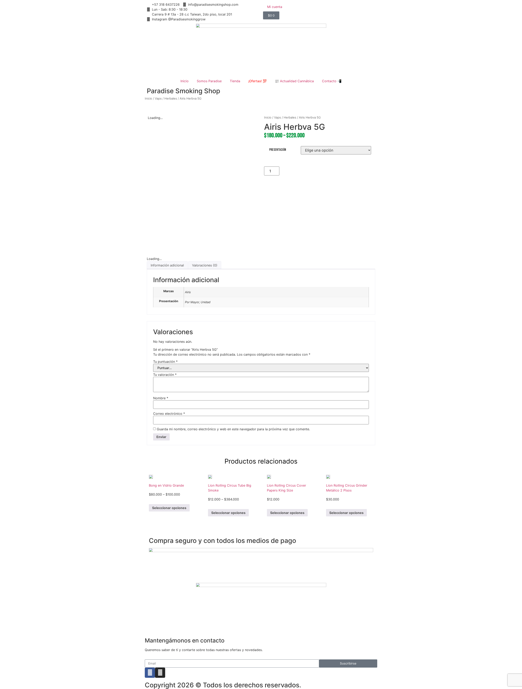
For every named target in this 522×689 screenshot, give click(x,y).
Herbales (170, 98)
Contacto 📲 (332, 81)
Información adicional (167, 265)
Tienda (235, 81)
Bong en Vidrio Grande (166, 485)
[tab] (167, 265)
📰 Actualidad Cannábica (294, 81)
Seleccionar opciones (169, 508)
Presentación (277, 150)
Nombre (160, 398)
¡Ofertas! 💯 (257, 81)
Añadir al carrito (326, 171)
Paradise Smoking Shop (183, 91)
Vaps (158, 98)
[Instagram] (160, 673)
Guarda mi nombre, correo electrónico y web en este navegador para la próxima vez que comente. (233, 429)
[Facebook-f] (150, 673)
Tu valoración (165, 374)
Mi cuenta (274, 7)
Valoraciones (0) (204, 265)
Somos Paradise (209, 81)
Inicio (184, 81)
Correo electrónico (169, 413)
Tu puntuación (165, 361)
